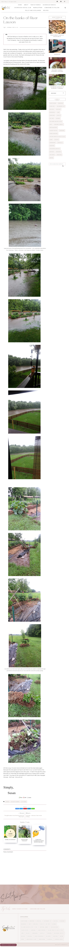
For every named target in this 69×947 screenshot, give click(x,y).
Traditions (59, 154)
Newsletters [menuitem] (37, 7)
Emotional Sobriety (58, 124)
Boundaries (52, 112)
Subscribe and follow (37, 908)
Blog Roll (52, 109)
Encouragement (53, 127)
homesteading (42, 939)
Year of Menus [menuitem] (35, 4)
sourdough (49, 939)
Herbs (51, 139)
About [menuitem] (26, 4)
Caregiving (52, 115)
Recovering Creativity (55, 148)
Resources (58, 151)
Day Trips (52, 118)
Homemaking (52, 142)
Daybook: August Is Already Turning (57, 87)
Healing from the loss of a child (57, 136)
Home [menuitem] (20, 4)
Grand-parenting (54, 133)
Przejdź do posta (10, 842)
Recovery (52, 151)
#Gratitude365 (53, 103)
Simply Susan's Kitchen (19, 908)
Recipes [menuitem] (46, 10)
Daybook (57, 54)
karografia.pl (64, 944)
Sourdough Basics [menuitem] (49, 4)
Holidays (56, 139)
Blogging (58, 109)
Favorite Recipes (53, 130)
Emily (51, 124)
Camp (58, 112)
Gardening (61, 130)
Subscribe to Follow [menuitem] (52, 7)
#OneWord (60, 103)
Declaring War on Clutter (56, 121)
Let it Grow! (23, 801)
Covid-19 (59, 115)
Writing (51, 157)
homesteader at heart (31, 939)
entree (22, 939)
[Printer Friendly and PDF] (24, 798)
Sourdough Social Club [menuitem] (22, 7)
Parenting (52, 145)
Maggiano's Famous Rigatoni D (57, 36)
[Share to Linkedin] (29, 808)
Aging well (52, 106)
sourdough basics (59, 939)
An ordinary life (61, 106)
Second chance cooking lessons (57, 70)
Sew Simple (52, 154)
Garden (7, 801)
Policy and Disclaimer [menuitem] (33, 10)
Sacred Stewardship (39, 936)
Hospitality (60, 142)
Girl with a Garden (15, 801)
